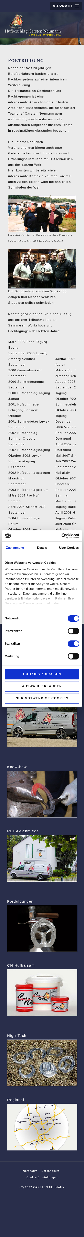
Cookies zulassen (42, 674)
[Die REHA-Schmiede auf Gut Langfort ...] (42, 858)
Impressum (29, 1170)
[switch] (73, 631)
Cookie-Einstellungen (42, 1177)
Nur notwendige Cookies (42, 698)
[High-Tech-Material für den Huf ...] (42, 1063)
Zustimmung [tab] (15, 547)
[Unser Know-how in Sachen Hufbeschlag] (42, 794)
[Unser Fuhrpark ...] (42, 723)
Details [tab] (42, 547)
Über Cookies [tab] (69, 547)
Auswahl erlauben (42, 686)
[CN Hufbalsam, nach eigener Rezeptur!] (42, 992)
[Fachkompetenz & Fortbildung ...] (42, 928)
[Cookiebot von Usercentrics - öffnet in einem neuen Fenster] (61, 536)
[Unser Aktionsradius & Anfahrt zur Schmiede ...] (42, 1127)
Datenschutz (50, 1170)
